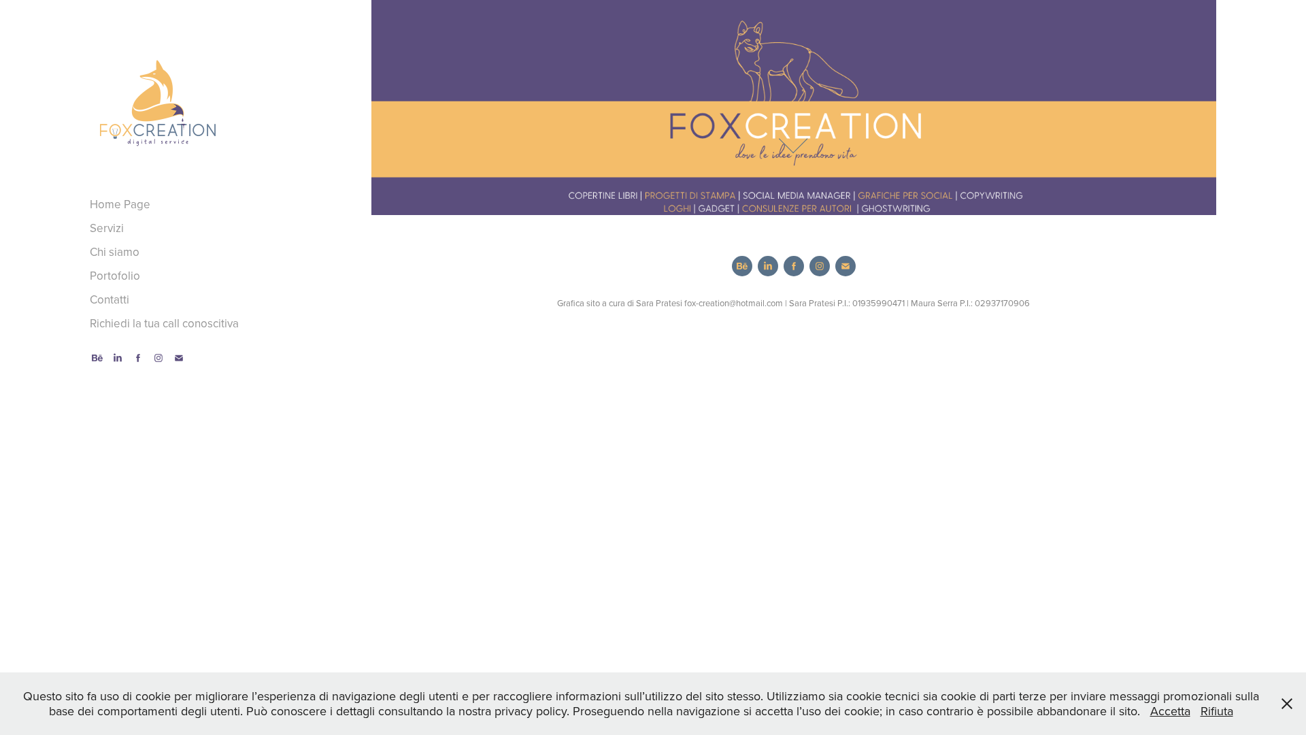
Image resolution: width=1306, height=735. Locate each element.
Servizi (107, 228)
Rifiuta (1217, 710)
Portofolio (115, 275)
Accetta (1170, 710)
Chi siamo (114, 252)
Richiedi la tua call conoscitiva (164, 323)
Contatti (109, 299)
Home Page (120, 204)
